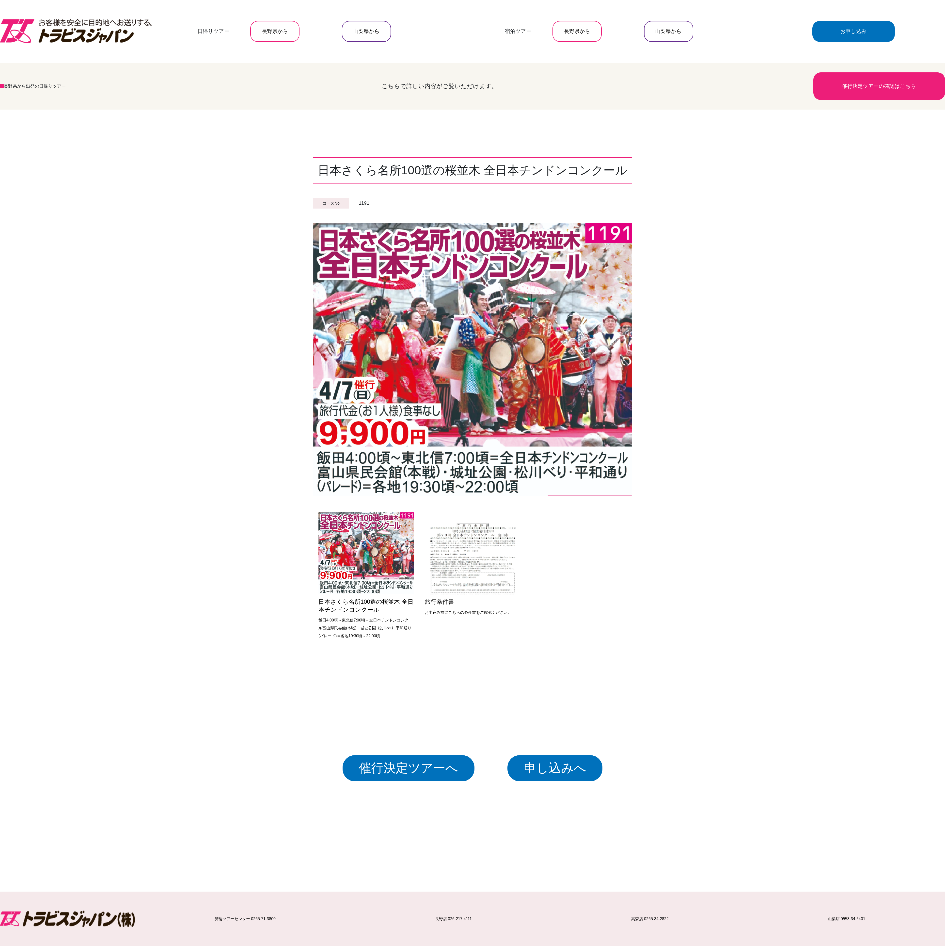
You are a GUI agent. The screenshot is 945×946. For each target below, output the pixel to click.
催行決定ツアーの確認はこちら (879, 86)
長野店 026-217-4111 (453, 919)
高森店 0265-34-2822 (650, 919)
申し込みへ (555, 768)
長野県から (275, 31)
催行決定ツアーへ (408, 768)
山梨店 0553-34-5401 (846, 919)
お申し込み (853, 31)
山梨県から (366, 31)
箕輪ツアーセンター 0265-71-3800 (245, 919)
